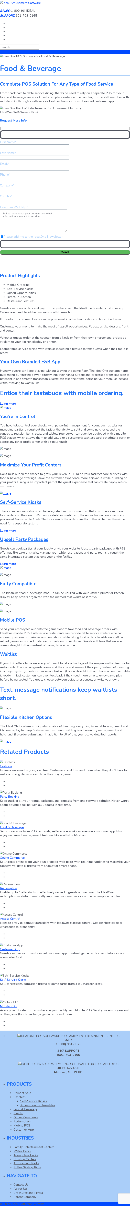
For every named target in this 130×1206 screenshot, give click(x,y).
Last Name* (8, 153)
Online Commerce (12, 858)
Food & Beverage (12, 827)
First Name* (8, 142)
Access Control (10, 919)
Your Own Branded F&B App (30, 362)
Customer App (10, 949)
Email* (4, 164)
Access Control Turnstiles (37, 1105)
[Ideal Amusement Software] (20, 3)
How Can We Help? (14, 207)
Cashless (6, 766)
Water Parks (22, 1151)
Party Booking (9, 797)
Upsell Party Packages (24, 539)
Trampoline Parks (26, 1155)
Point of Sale (22, 1093)
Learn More (8, 404)
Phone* (5, 175)
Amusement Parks (26, 1163)
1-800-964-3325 (55, 267)
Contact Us (21, 1185)
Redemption (8, 888)
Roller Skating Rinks (27, 1167)
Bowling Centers (25, 1159)
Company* (7, 185)
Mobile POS (8, 1006)
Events (18, 1113)
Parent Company (25, 1197)
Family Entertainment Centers (34, 1147)
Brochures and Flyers (28, 1193)
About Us (20, 1189)
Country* (6, 196)
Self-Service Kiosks (20, 502)
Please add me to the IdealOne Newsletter (33, 237)
